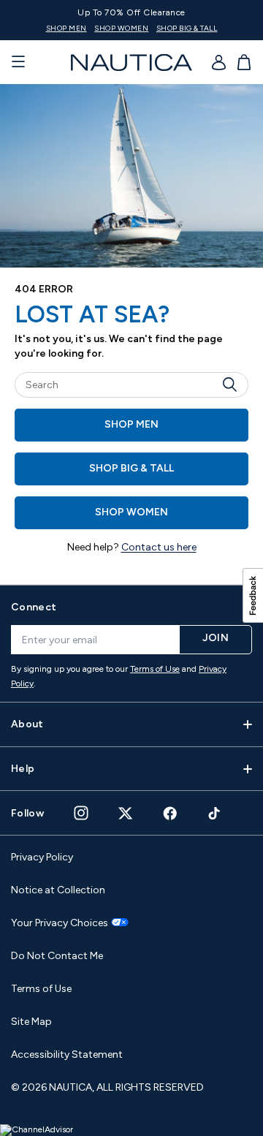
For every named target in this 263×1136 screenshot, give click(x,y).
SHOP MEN (66, 28)
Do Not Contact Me (57, 956)
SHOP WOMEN (121, 28)
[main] (131, 334)
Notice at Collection (58, 890)
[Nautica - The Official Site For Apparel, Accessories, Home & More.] (131, 62)
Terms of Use (155, 669)
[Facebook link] (170, 813)
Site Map (31, 1021)
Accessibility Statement (67, 1054)
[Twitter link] (125, 813)
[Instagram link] (81, 813)
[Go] (233, 385)
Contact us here (159, 547)
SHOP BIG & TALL (187, 28)
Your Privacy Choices (59, 923)
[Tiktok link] (214, 813)
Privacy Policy (42, 857)
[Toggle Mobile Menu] (18, 62)
